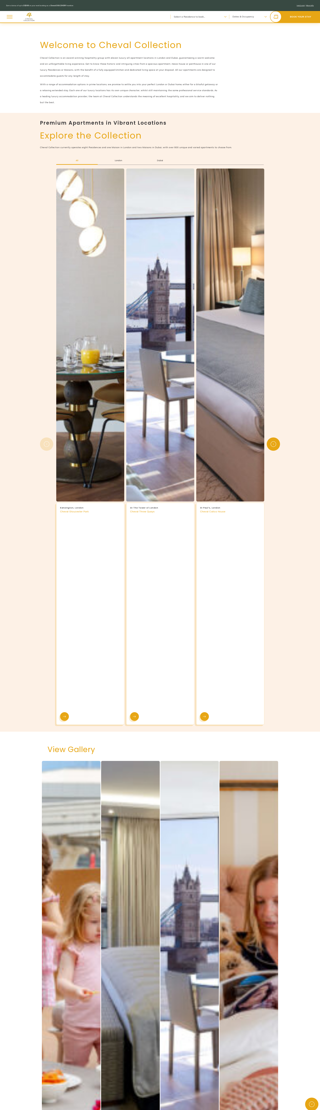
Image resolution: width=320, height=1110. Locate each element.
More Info (310, 6)
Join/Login (300, 6)
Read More (64, 716)
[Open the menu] (9, 17)
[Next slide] (273, 444)
